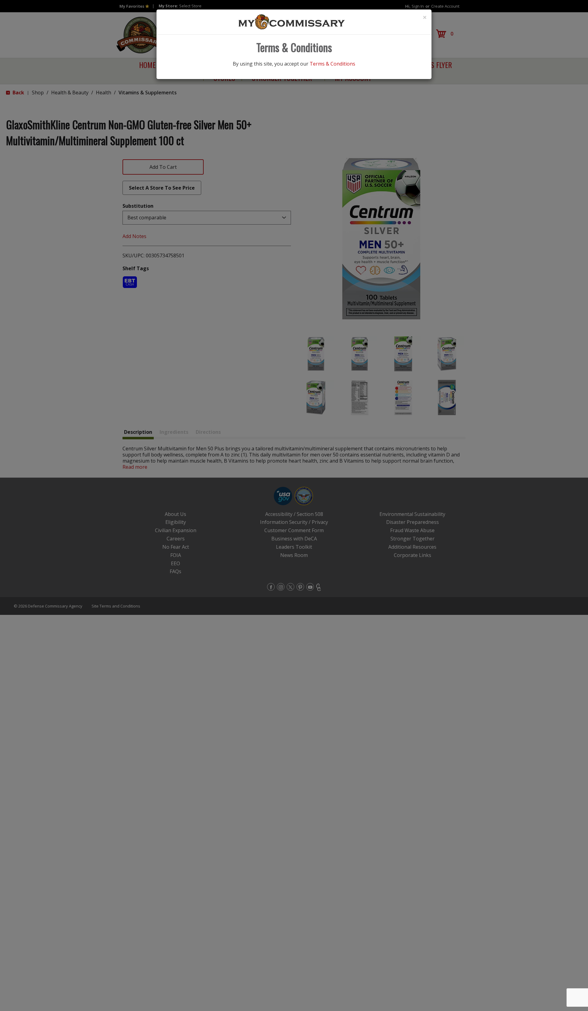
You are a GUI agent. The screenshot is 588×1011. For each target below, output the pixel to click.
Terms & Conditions (332, 63)
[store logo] (291, 21)
